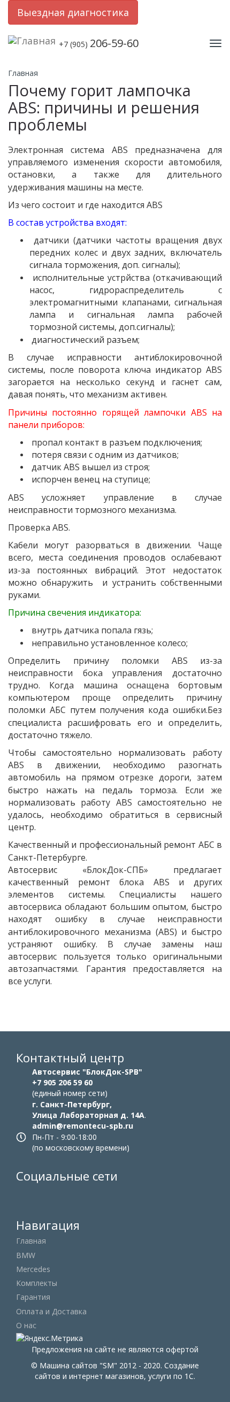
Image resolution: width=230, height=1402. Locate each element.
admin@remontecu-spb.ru (82, 1126)
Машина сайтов (68, 1365)
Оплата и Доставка (51, 1311)
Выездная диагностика (73, 12)
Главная (23, 73)
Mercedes (33, 1269)
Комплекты (36, 1283)
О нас (26, 1325)
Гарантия (33, 1297)
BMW (25, 1255)
